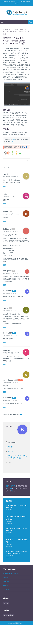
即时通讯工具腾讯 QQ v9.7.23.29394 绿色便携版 (16, 506)
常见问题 (16, 3)
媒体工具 (9, 29)
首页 (4, 29)
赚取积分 (13, 486)
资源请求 (28, 1)
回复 (4, 186)
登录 (14, 139)
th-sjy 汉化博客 (8, 615)
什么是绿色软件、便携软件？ (9, 1)
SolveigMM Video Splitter (15, 456)
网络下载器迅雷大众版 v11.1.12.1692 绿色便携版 (16, 529)
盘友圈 (6, 603)
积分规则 (23, 1)
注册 (12, 141)
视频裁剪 (18, 458)
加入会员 (18, 1)
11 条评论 (10, 447)
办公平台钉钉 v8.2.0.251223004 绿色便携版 (16, 541)
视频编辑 (12, 458)
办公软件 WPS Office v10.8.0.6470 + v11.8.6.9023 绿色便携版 (16, 552)
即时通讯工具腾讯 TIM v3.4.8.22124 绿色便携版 (16, 518)
